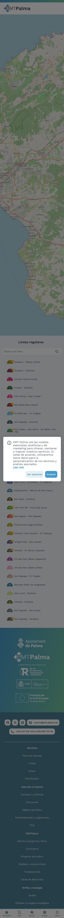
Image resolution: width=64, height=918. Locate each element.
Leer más (18, 467)
